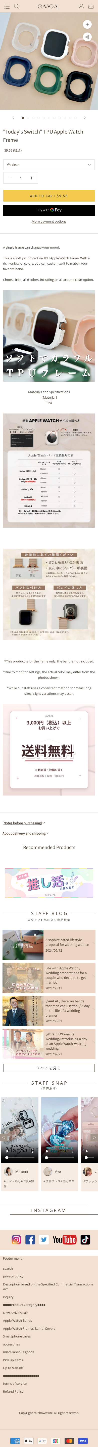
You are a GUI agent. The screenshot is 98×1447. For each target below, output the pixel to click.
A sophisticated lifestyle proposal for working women (67, 942)
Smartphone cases (17, 1336)
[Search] (16, 6)
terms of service (15, 1383)
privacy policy (13, 1276)
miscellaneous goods (18, 1352)
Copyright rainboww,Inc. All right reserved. (49, 1412)
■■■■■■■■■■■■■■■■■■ (21, 1375)
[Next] (85, 118)
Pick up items (13, 1360)
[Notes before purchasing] (22, 823)
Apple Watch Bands (17, 1320)
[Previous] (13, 118)
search (8, 1268)
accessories (11, 1344)
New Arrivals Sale (15, 1312)
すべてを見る (49, 1067)
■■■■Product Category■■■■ (24, 1304)
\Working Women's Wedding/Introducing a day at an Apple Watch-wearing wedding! (66, 1041)
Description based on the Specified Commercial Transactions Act (48, 1286)
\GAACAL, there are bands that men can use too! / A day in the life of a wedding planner (67, 1008)
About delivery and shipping (24, 833)
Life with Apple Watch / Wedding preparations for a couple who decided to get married (66, 975)
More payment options (49, 221)
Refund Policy (13, 1391)
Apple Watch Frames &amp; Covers (29, 1328)
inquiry (8, 1297)
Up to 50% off (13, 1367)
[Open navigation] (7, 6)
